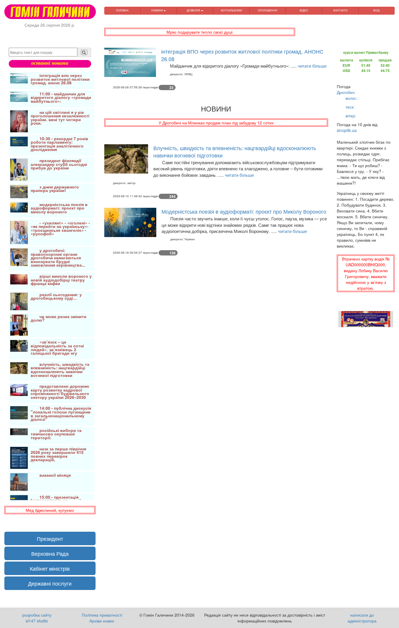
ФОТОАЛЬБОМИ (231, 10)
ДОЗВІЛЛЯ (194, 10)
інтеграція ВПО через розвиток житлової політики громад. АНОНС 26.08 (242, 55)
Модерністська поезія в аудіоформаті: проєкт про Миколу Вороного (244, 211)
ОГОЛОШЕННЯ (267, 10)
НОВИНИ (157, 10)
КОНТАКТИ (340, 10)
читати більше (312, 66)
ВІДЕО (304, 10)
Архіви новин (101, 621)
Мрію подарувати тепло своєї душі (199, 32)
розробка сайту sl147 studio (36, 618)
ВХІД (376, 10)
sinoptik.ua (347, 130)
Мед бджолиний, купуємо (50, 510)
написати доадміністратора (362, 618)
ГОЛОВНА (122, 10)
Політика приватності (102, 615)
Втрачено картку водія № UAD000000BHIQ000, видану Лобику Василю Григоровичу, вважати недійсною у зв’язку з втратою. (366, 273)
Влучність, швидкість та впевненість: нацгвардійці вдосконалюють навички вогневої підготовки (234, 151)
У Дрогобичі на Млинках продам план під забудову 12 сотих (216, 123)
